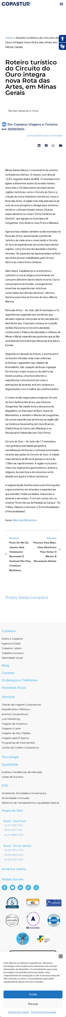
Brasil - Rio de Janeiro (17, 845)
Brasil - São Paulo (15, 821)
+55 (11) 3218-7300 (13, 825)
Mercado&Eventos (25, 520)
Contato (8, 673)
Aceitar (33, 994)
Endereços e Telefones (19, 680)
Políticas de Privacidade (43, 1012)
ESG (5, 785)
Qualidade (10, 764)
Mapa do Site (12, 811)
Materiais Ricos (14, 688)
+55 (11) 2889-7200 (14, 834)
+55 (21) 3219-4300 (13, 859)
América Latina (14, 869)
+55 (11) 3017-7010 (13, 830)
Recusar (33, 1003)
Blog (5, 665)
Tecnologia (10, 757)
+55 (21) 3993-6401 (13, 854)
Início (9, 38)
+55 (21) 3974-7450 (14, 850)
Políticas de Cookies (18, 1012)
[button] (60, 956)
